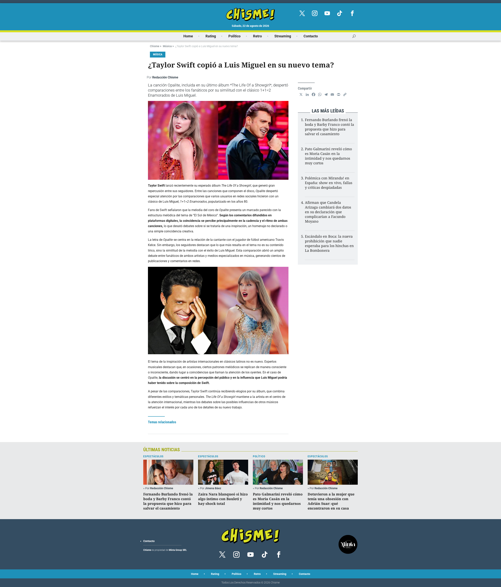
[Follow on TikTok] (339, 13)
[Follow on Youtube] (327, 13)
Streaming (282, 36)
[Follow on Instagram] (314, 13)
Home (188, 36)
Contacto (311, 36)
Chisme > (155, 46)
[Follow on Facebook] (352, 13)
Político (234, 36)
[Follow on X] (302, 13)
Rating (210, 36)
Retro (257, 36)
